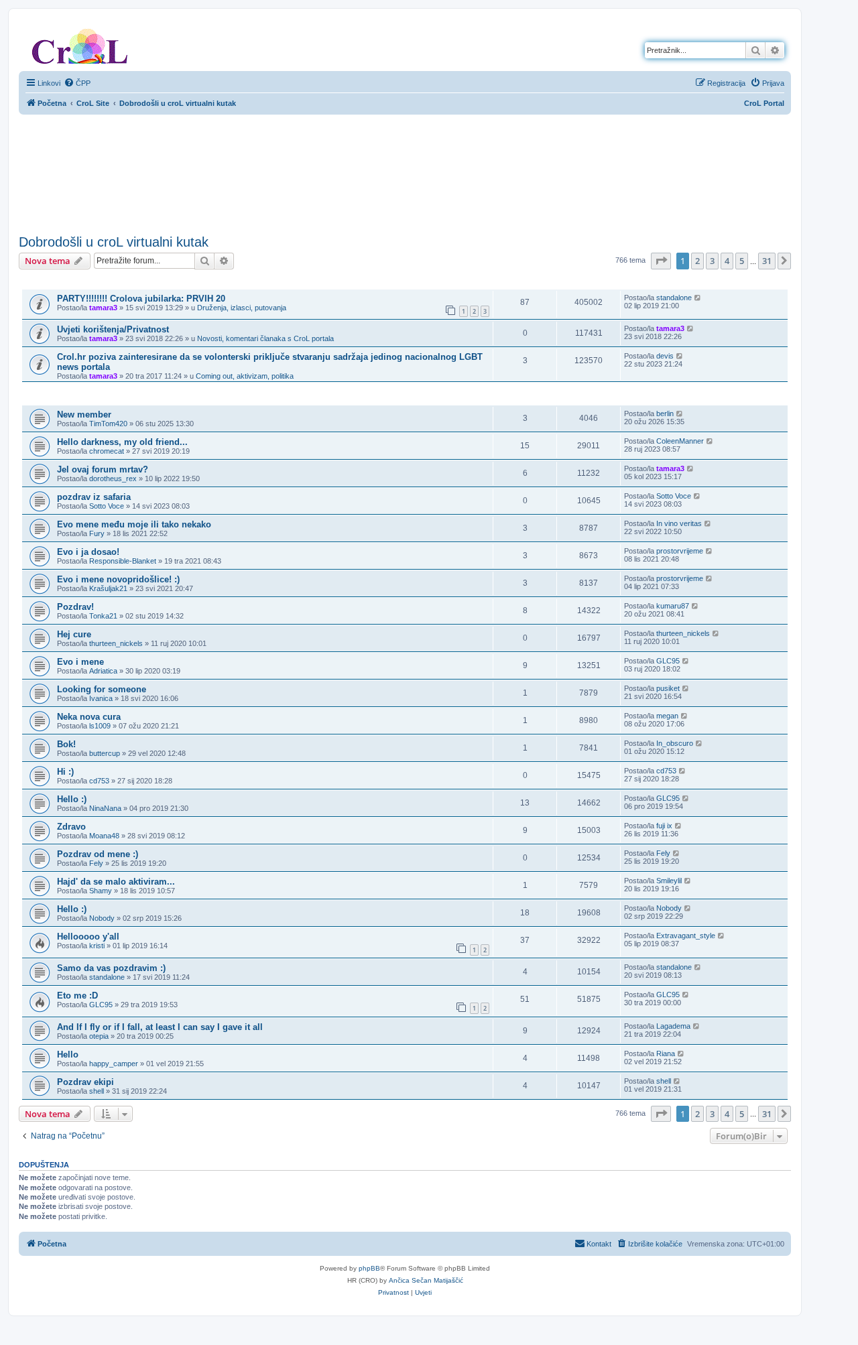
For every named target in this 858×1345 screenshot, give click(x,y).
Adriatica (103, 671)
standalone (674, 298)
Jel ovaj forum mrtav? (102, 469)
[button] (661, 261)
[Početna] (79, 43)
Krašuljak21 (108, 588)
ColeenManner (680, 441)
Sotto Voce (106, 506)
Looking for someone (101, 689)
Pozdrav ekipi (85, 1082)
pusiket (668, 688)
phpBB (369, 1268)
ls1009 (100, 726)
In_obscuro (674, 743)
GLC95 (668, 661)
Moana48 (104, 836)
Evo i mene (80, 662)
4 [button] (727, 261)
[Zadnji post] (698, 298)
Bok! (66, 744)
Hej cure (74, 634)
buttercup (104, 753)
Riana (665, 1053)
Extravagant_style (685, 936)
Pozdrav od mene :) (97, 854)
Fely (96, 863)
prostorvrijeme (679, 551)
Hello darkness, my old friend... (122, 442)
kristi (97, 946)
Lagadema (673, 1026)
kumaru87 (672, 606)
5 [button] (741, 261)
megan (667, 716)
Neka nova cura (89, 717)
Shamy (100, 891)
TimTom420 (108, 424)
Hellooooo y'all (88, 937)
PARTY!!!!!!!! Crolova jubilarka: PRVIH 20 (141, 299)
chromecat (106, 451)
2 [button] (697, 261)
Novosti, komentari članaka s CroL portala (265, 338)
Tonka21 (103, 616)
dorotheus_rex (113, 478)
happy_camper (113, 1064)
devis (665, 356)
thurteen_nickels (116, 643)
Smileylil (669, 881)
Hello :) (71, 799)
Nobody (102, 918)
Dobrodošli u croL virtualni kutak (113, 242)
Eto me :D (77, 995)
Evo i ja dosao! (88, 552)
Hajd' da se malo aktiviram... (116, 882)
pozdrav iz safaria (94, 497)
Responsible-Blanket (122, 561)
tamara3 (103, 308)
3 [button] (712, 261)
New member (84, 414)
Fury (97, 533)
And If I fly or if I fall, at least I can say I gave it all (160, 1027)
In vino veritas (679, 523)
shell (96, 1091)
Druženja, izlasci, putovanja (241, 308)
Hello (67, 1054)
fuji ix (664, 826)
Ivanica (101, 698)
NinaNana (105, 808)
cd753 (99, 781)
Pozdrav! (75, 607)
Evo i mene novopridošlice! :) (118, 579)
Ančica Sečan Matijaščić (426, 1280)
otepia (99, 1036)
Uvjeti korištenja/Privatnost (113, 329)
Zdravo (71, 827)
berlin (665, 413)
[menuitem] (77, 83)
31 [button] (767, 261)
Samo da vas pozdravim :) (111, 968)
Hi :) (65, 772)
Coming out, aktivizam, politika (245, 376)
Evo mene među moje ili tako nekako (134, 524)
